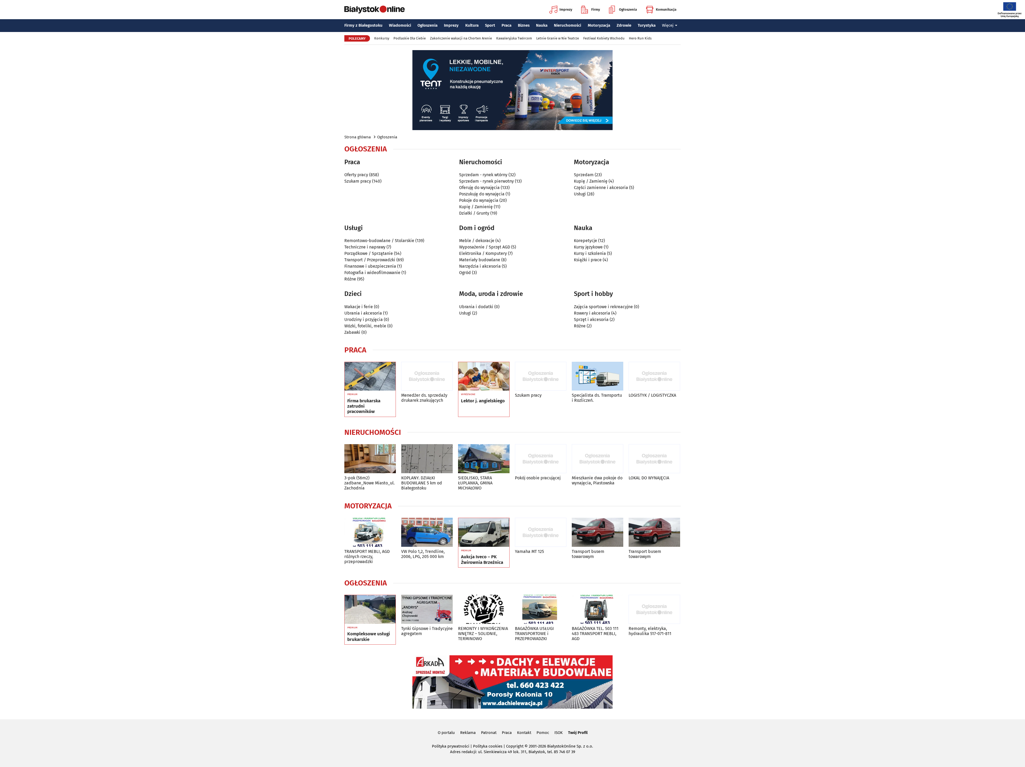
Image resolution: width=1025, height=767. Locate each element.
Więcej (667, 25)
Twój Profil (578, 732)
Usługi (580, 193)
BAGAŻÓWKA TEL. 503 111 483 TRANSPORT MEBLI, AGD (595, 633)
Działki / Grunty (474, 213)
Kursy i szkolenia (590, 253)
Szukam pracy (357, 181)
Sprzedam (584, 174)
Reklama (468, 732)
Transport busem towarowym (588, 554)
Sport (490, 25)
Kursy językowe (588, 247)
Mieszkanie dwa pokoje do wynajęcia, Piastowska (597, 480)
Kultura (472, 25)
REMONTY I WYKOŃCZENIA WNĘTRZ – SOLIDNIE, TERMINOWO (483, 633)
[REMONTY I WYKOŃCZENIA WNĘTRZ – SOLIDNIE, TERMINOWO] (484, 609)
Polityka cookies (487, 746)
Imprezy (565, 9)
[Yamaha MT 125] (540, 532)
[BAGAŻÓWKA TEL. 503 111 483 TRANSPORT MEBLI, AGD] (597, 609)
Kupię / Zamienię (476, 206)
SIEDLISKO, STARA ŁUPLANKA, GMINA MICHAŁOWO (475, 483)
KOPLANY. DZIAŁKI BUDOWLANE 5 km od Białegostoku (421, 483)
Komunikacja (666, 9)
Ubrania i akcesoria (363, 313)
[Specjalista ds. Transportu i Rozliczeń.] (597, 376)
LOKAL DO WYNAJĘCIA (649, 477)
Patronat (488, 732)
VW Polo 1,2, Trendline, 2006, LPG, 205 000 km (423, 554)
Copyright (514, 746)
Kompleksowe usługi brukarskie (368, 636)
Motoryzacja (599, 25)
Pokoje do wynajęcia (478, 200)
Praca (506, 25)
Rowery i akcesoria (592, 313)
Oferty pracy (356, 174)
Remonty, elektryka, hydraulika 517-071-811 (650, 631)
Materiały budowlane (479, 259)
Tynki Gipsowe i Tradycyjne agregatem (427, 631)
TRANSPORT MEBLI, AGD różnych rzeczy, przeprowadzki (367, 556)
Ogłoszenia (628, 9)
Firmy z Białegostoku (363, 25)
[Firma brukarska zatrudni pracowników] (370, 376)
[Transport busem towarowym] (597, 532)
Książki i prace (588, 259)
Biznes (524, 25)
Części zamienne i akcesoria (601, 187)
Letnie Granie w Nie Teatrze (557, 38)
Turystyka (647, 25)
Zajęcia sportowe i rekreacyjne (603, 306)
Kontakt (524, 732)
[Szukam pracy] (540, 376)
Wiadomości (400, 25)
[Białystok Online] (374, 10)
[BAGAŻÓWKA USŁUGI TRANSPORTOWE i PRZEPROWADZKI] (540, 609)
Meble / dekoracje (476, 240)
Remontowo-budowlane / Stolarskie (379, 240)
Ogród (465, 272)
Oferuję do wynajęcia (479, 187)
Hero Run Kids (640, 38)
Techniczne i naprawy (364, 247)
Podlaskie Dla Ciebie (409, 38)
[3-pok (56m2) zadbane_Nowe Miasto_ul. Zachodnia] (370, 458)
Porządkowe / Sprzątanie (368, 253)
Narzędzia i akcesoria (480, 266)
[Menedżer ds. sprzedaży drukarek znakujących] (427, 376)
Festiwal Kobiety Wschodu (604, 38)
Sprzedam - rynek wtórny (483, 174)
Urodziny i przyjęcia (363, 319)
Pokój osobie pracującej (538, 477)
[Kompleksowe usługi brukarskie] (370, 609)
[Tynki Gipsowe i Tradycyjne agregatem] (427, 609)
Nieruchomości (567, 25)
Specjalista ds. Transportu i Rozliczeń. (597, 398)
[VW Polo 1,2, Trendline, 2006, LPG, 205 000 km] (427, 532)
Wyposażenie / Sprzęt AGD (484, 247)
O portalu (446, 732)
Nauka (541, 25)
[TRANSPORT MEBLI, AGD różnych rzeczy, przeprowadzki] (370, 532)
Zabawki (352, 332)
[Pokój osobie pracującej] (540, 458)
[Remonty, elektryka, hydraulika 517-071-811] (654, 609)
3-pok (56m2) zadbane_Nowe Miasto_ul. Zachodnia (369, 483)
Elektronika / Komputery (483, 253)
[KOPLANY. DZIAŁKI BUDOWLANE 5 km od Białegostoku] (427, 458)
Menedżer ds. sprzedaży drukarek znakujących (424, 398)
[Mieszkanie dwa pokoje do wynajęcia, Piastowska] (597, 458)
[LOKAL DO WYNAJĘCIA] (654, 458)
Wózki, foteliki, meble (365, 325)
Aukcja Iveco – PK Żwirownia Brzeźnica (482, 559)
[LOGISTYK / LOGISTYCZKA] (654, 376)
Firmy (595, 9)
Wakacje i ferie (358, 306)
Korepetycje (585, 240)
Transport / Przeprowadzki (369, 259)
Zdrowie (624, 25)
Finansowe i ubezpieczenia (370, 266)
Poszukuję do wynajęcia (481, 193)
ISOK (558, 732)
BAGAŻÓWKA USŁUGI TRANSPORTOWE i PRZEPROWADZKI (534, 633)
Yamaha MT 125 (529, 551)
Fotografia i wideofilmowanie (372, 272)
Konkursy (381, 38)
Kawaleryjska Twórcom (514, 38)
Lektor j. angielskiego (483, 401)
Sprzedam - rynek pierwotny (486, 181)
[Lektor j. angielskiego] (483, 376)
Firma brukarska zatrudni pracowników (363, 406)
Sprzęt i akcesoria (591, 319)
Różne (350, 279)
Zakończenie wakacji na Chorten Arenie (461, 38)
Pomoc (543, 732)
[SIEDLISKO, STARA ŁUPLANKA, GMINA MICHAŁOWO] (484, 458)
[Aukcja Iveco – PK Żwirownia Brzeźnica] (483, 532)
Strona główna (357, 137)
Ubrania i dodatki (476, 306)
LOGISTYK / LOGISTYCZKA (652, 395)
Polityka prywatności (450, 746)
